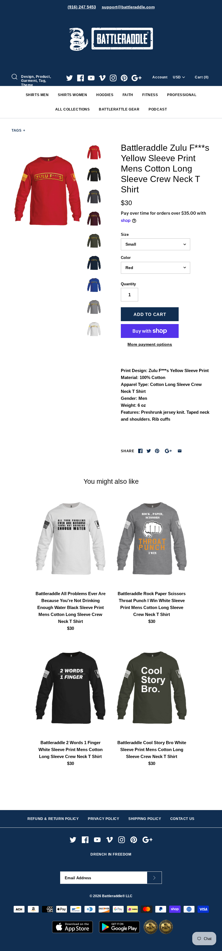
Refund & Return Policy (53, 819)
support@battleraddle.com (128, 7)
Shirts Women (72, 95)
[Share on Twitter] (149, 451)
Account (159, 77)
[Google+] (137, 78)
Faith (128, 95)
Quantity (128, 284)
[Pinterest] (124, 78)
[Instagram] (113, 78)
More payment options (149, 344)
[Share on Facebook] (140, 451)
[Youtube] (91, 78)
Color (126, 257)
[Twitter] (69, 78)
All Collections (72, 109)
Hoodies (104, 95)
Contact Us (182, 819)
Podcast (158, 109)
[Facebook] (80, 78)
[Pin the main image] (157, 451)
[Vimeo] (102, 78)
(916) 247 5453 (82, 7)
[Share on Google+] (168, 451)
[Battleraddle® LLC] (111, 19)
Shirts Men (37, 95)
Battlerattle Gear (119, 109)
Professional (181, 95)
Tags (18, 130)
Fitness (150, 95)
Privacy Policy (103, 819)
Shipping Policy (144, 819)
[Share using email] (179, 451)
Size (125, 234)
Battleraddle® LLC (117, 896)
